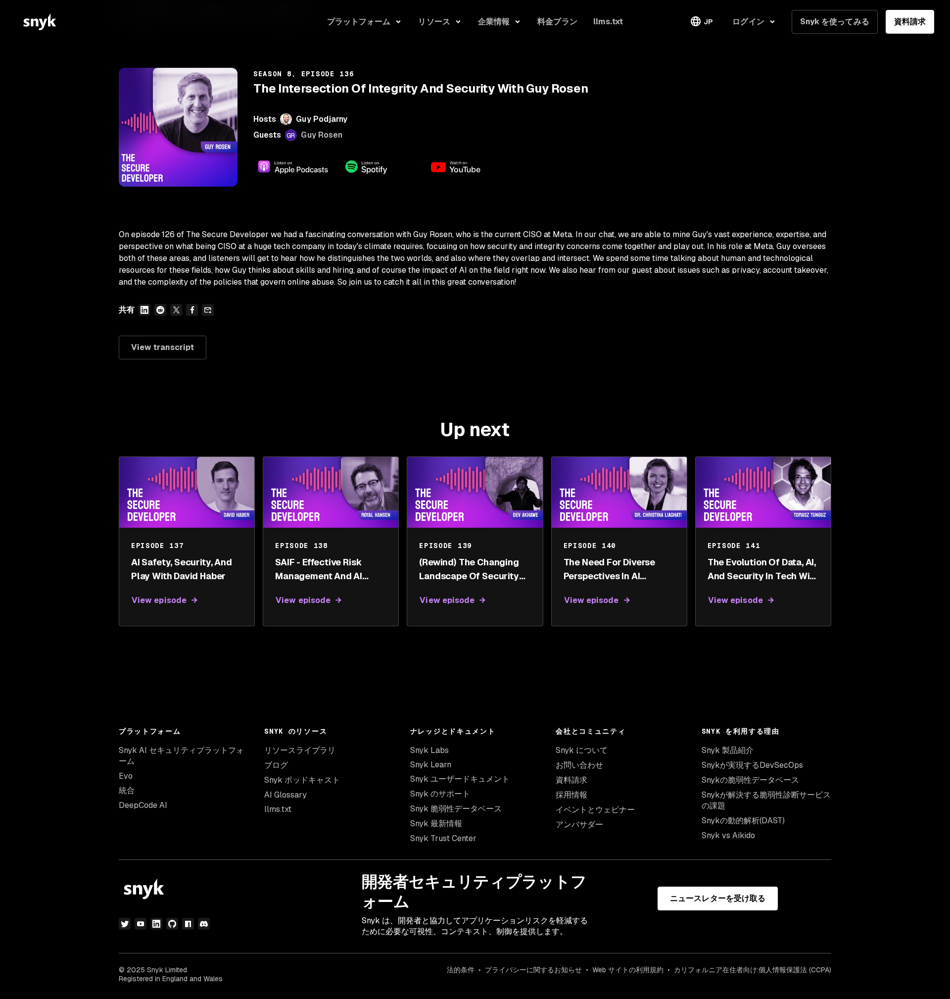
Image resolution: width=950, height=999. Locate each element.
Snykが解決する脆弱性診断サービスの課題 (766, 800)
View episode (159, 600)
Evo (126, 776)
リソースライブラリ (299, 750)
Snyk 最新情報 (436, 823)
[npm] (188, 924)
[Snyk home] (39, 22)
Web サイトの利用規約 (628, 969)
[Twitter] (125, 924)
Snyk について (582, 750)
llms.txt (277, 809)
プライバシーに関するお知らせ (533, 969)
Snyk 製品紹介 (728, 750)
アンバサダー (579, 824)
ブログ (276, 765)
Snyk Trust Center (443, 838)
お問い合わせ (579, 765)
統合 (127, 790)
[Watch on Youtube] (467, 167)
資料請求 (910, 21)
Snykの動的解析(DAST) (743, 820)
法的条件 (461, 969)
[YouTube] (140, 924)
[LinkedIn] (156, 924)
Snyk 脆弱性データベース (456, 808)
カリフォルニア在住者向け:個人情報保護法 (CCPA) (752, 969)
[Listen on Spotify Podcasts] (380, 167)
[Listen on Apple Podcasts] (292, 167)
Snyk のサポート (440, 794)
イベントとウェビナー (595, 809)
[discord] (204, 924)
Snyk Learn (430, 764)
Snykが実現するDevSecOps (752, 765)
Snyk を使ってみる (834, 21)
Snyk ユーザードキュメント (460, 779)
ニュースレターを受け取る (717, 898)
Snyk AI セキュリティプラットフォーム (181, 755)
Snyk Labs (429, 750)
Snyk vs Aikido (728, 835)
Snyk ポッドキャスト (302, 780)
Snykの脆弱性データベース (750, 780)
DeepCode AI (143, 805)
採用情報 (571, 795)
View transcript (162, 347)
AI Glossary (285, 795)
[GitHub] (172, 924)
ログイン (748, 21)
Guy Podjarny (321, 119)
